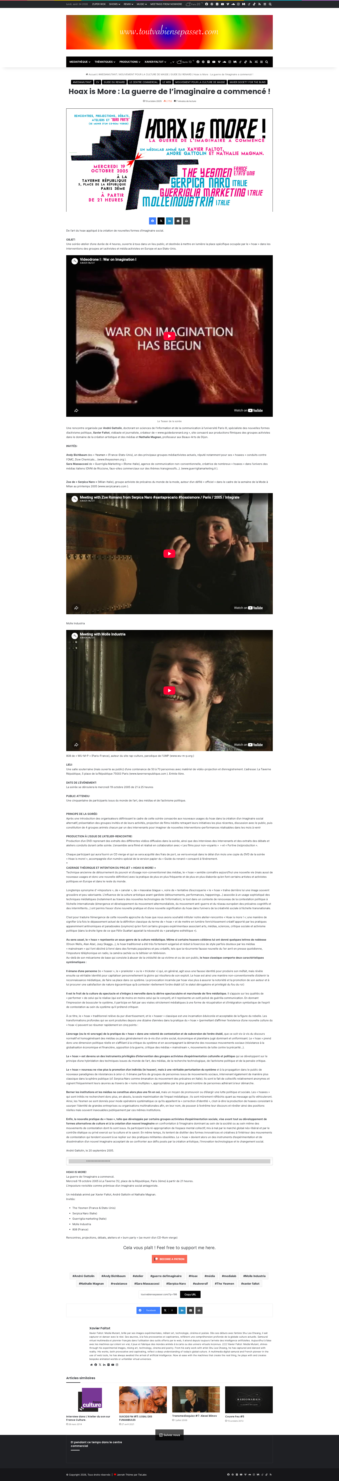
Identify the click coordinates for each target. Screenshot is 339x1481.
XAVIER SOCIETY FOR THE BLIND (248, 82)
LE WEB (166, 82)
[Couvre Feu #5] (249, 1399)
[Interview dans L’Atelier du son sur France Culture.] (90, 1399)
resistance (120, 1283)
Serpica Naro (177, 1283)
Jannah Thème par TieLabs (132, 1474)
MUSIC (140, 4)
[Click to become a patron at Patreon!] (169, 1264)
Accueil (92, 74)
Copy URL (190, 1294)
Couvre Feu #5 (234, 1416)
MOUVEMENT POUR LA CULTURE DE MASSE (144, 74)
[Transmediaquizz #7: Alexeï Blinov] (196, 1399)
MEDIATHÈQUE (79, 61)
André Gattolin (84, 1276)
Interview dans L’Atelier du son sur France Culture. (88, 1418)
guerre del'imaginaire (167, 1276)
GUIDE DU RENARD (181, 74)
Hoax (194, 1276)
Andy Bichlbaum (114, 1276)
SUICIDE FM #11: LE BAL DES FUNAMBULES (135, 1418)
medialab (230, 1276)
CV (97, 82)
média (210, 1276)
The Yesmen (225, 1283)
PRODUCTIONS (129, 61)
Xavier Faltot (99, 1328)
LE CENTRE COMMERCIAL (143, 82)
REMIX (127, 4)
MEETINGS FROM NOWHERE (166, 4)
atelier (139, 1276)
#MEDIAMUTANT (108, 74)
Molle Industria (255, 1276)
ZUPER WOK (99, 4)
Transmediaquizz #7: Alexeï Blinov (194, 1416)
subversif (201, 1283)
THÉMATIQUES (104, 61)
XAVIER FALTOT (154, 61)
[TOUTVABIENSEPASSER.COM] (169, 32)
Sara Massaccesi (147, 1283)
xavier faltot (251, 1283)
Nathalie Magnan (92, 1283)
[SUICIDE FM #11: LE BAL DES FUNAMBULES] (143, 1399)
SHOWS (113, 4)
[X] (100, 1365)
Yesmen (100, 455)
